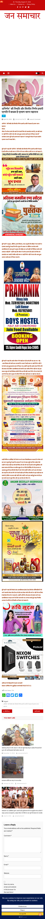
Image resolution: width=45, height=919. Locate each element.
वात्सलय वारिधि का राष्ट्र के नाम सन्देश (11, 780)
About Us (12, 4)
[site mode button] (37, 73)
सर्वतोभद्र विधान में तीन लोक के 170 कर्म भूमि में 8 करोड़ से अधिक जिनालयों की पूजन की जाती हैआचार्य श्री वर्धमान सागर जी (21, 749)
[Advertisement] (22, 47)
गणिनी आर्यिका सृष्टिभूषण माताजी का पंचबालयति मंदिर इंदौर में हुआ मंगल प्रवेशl (8, 711)
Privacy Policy (31, 4)
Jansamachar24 (20, 119)
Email (6, 864)
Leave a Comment (34, 119)
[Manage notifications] (40, 914)
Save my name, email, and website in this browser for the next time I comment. (10, 889)
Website (6, 873)
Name (6, 856)
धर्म (3, 116)
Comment (8, 836)
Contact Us (21, 4)
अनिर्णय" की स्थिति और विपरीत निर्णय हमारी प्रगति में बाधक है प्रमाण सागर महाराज (21, 705)
